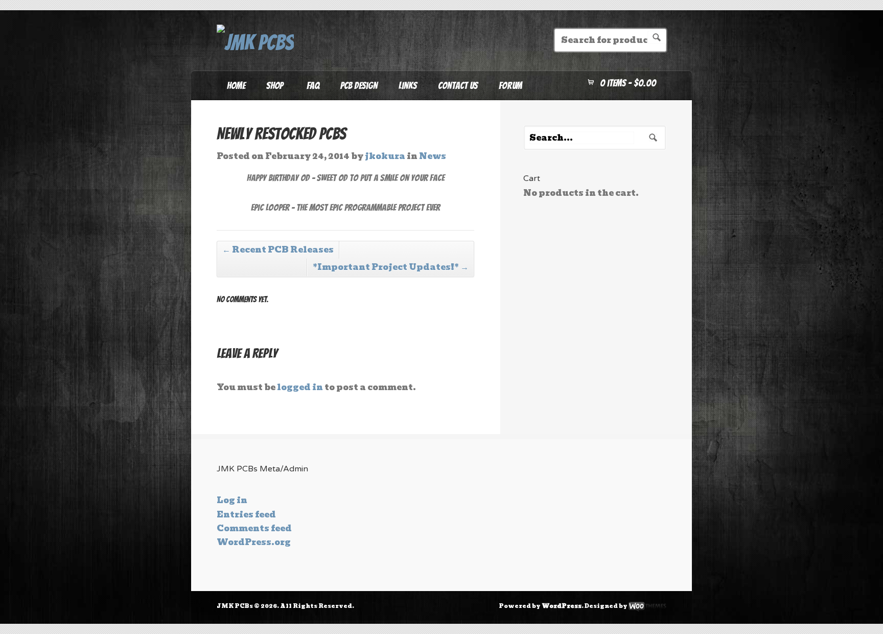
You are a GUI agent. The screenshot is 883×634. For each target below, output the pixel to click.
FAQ (313, 85)
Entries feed (246, 514)
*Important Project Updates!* (391, 267)
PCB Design (359, 85)
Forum (510, 85)
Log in (232, 500)
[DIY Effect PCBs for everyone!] (255, 42)
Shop (269, 89)
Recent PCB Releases (278, 249)
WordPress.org (254, 542)
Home (236, 85)
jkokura (385, 156)
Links (408, 85)
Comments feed (254, 528)
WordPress (562, 605)
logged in (300, 387)
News (432, 156)
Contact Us (458, 85)
